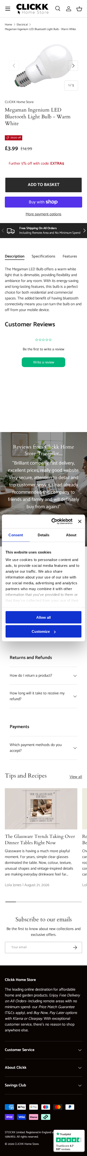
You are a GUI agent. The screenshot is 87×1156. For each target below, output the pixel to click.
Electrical (22, 24)
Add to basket (43, 184)
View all (76, 777)
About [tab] (71, 535)
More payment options (43, 214)
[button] (79, 8)
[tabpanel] (43, 327)
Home (8, 24)
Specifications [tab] (43, 256)
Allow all (43, 617)
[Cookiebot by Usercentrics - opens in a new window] (53, 521)
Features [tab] (70, 256)
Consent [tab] (15, 535)
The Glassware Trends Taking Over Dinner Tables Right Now (40, 839)
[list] (43, 66)
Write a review (43, 362)
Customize (41, 631)
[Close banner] (79, 521)
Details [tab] (44, 535)
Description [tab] (14, 256)
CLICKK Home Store (19, 102)
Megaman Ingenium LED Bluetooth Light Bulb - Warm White (40, 29)
